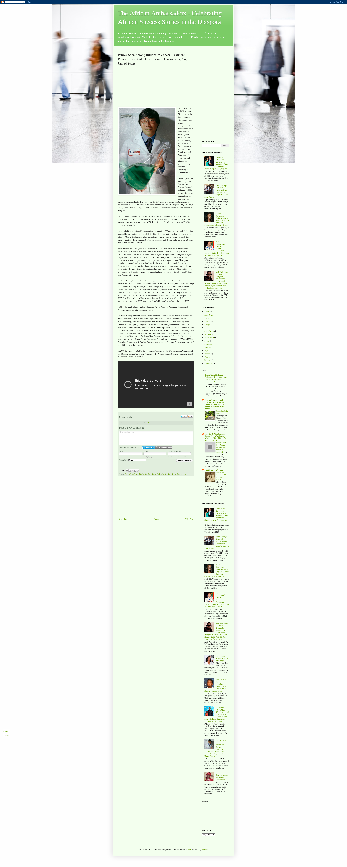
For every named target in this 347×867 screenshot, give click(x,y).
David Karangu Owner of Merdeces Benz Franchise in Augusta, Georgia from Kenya (216, 191)
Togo (206, 350)
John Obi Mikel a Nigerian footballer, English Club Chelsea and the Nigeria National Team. (216, 685)
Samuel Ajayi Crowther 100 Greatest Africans (221, 476)
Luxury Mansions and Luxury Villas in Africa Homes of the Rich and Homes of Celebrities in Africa (214, 404)
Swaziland (208, 344)
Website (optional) (174, 451)
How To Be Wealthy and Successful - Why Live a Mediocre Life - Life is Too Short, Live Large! (215, 437)
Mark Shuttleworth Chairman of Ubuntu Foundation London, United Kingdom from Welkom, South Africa (216, 248)
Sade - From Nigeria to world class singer (222, 658)
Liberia (207, 321)
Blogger (205, 849)
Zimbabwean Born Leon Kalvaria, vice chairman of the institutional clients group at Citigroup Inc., (216, 163)
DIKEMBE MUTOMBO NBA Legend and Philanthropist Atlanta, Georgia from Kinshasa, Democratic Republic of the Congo (216, 714)
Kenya (206, 318)
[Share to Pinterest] (137, 470)
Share (5, 731)
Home (156, 519)
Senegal (207, 324)
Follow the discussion (190, 416)
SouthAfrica (209, 337)
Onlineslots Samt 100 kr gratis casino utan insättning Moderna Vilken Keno (216, 379)
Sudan (206, 340)
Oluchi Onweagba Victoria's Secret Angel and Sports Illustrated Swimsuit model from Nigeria (216, 219)
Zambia (207, 360)
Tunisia (207, 353)
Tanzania (207, 347)
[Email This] (127, 470)
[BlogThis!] (129, 470)
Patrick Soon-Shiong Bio (133, 474)
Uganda (207, 356)
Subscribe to (123, 460)
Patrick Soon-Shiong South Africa (174, 474)
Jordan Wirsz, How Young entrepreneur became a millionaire (221, 447)
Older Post (189, 519)
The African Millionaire (214, 374)
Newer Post (123, 519)
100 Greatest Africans (214, 470)
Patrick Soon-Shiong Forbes (152, 474)
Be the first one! (151, 423)
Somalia (207, 334)
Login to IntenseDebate (148, 447)
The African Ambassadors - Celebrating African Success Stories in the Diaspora (170, 17)
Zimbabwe (208, 363)
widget (7, 736)
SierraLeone (209, 331)
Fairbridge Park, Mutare (222, 412)
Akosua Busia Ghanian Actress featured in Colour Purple (222, 776)
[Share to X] (132, 470)
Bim (189, 849)
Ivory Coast (208, 315)
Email (145, 451)
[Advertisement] (140, 87)
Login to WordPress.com (163, 447)
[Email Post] (122, 470)
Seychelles (208, 327)
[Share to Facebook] (135, 470)
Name (121, 451)
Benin (206, 311)
